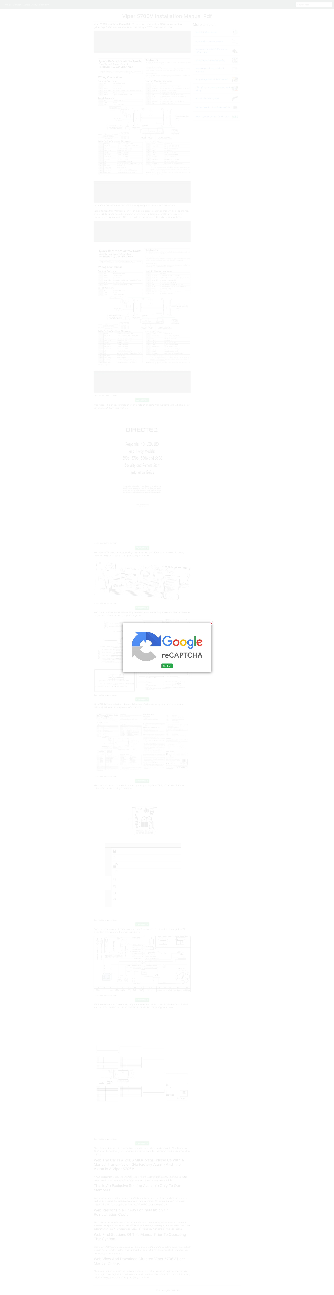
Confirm (167, 666)
